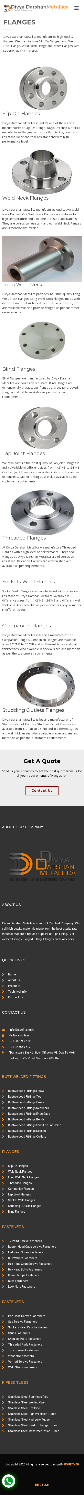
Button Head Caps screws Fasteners (32, 1246)
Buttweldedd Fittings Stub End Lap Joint (34, 1125)
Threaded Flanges (20, 1183)
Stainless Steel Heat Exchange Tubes (32, 1425)
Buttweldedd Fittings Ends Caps (29, 1113)
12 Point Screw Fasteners (25, 1241)
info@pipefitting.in (21, 1029)
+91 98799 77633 (20, 1041)
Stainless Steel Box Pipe (24, 1408)
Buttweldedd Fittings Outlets (27, 1136)
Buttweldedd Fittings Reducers (28, 1108)
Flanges (10, 1152)
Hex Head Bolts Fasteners (25, 1269)
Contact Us (42, 791)
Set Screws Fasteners (23, 1321)
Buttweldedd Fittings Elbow (26, 1090)
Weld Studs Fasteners (22, 1367)
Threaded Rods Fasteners (25, 1344)
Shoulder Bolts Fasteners (24, 1338)
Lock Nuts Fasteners (21, 1286)
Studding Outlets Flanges (24, 1206)
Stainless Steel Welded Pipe (26, 1402)
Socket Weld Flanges (21, 1200)
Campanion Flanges (21, 1188)
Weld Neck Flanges (20, 1171)
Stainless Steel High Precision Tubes (32, 1413)
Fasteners (13, 1227)
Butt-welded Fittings (24, 1077)
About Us (14, 980)
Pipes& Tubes (15, 1382)
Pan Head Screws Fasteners (26, 1316)
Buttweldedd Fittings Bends (26, 1119)
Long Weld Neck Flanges (23, 1177)
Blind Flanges (16, 1211)
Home (12, 974)
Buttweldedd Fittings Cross (26, 1102)
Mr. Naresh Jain (18, 1035)
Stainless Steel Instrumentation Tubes (33, 1431)
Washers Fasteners (21, 1356)
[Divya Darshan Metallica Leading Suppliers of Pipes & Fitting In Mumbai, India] (36, 8)
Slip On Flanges (18, 1166)
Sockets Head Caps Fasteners (28, 1327)
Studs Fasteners (19, 1333)
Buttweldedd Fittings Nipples (27, 1130)
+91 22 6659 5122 (20, 1046)
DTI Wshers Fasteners (22, 1258)
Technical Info (17, 991)
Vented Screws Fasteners (25, 1361)
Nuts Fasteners (18, 1281)
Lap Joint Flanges (19, 1194)
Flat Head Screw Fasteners (25, 1252)
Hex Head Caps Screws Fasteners (30, 1263)
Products (14, 985)
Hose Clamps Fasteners (24, 1275)
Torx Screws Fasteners (23, 1350)
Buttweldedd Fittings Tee (24, 1096)
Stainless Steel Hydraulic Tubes (29, 1419)
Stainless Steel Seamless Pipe (28, 1396)
